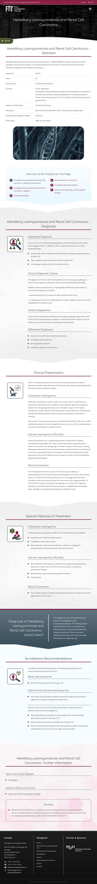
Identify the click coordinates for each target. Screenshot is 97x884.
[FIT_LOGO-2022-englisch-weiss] (15, 6)
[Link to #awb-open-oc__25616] (90, 9)
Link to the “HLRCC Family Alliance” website (24, 794)
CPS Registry (13, 780)
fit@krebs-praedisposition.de (16, 867)
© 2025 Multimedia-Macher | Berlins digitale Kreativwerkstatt (48, 881)
